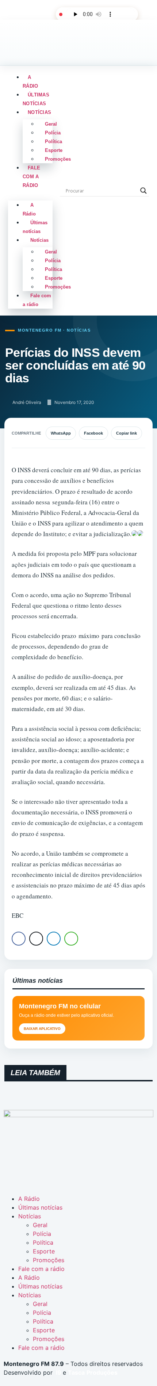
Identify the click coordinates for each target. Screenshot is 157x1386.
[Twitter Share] (36, 939)
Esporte (53, 150)
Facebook (93, 433)
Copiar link (126, 433)
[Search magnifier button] (143, 191)
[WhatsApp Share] (71, 939)
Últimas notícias (36, 99)
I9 (57, 1372)
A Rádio (30, 82)
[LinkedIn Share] (54, 939)
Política (53, 141)
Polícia (53, 132)
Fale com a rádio (31, 176)
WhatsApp (61, 433)
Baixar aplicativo (42, 1029)
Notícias (39, 112)
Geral (51, 124)
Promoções (58, 159)
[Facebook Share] (19, 939)
